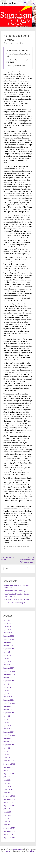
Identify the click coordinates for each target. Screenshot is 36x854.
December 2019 (9, 828)
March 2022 (8, 758)
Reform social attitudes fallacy (14, 591)
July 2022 (7, 748)
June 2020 (7, 812)
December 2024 (9, 671)
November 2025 (9, 642)
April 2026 (7, 630)
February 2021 (9, 793)
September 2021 (9, 773)
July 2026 (7, 620)
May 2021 (7, 783)
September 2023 (9, 713)
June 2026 (7, 623)
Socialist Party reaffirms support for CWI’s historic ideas (27, 560)
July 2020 (7, 809)
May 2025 (7, 658)
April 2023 (7, 726)
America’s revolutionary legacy (14, 603)
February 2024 (9, 700)
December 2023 (9, 703)
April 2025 (7, 662)
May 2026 (7, 626)
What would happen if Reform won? (16, 599)
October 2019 (8, 834)
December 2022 (9, 735)
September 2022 (10, 745)
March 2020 (8, 821)
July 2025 (7, 652)
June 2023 (7, 719)
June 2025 (7, 655)
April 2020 (7, 818)
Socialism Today (9, 3)
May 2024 (7, 690)
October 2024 (8, 678)
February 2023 (9, 732)
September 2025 (9, 649)
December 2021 (9, 764)
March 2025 (8, 665)
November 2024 (9, 674)
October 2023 (8, 710)
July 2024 (7, 684)
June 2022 (7, 751)
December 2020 (9, 796)
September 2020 (10, 805)
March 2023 (8, 729)
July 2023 (7, 716)
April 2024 (7, 694)
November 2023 (9, 706)
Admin (24, 43)
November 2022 (9, 738)
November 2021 (9, 767)
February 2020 (9, 825)
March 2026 (8, 633)
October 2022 (8, 742)
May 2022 (7, 754)
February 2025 (9, 668)
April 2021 (7, 786)
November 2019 (9, 831)
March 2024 (8, 697)
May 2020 (7, 815)
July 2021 (7, 777)
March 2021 (8, 789)
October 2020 (8, 802)
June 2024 (7, 687)
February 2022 (9, 761)
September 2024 (9, 681)
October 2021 (8, 770)
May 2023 (7, 722)
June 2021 (7, 780)
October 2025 (8, 646)
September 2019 (9, 837)
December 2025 (9, 639)
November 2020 (9, 799)
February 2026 (9, 636)
